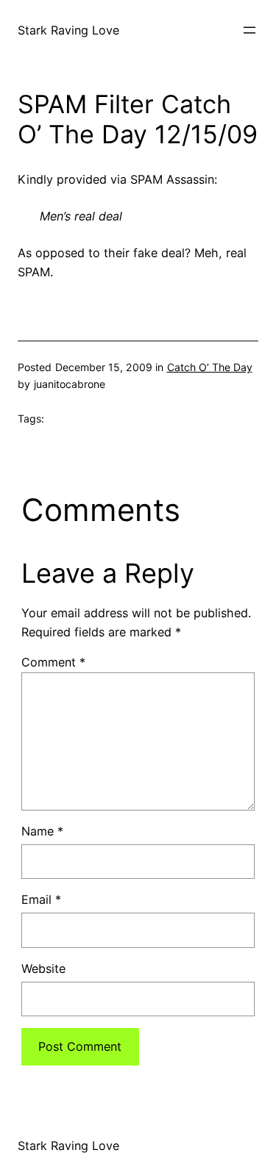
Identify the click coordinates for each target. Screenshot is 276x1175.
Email (41, 899)
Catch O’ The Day (209, 367)
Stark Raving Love (68, 30)
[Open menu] (249, 30)
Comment (53, 662)
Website (43, 968)
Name (42, 831)
